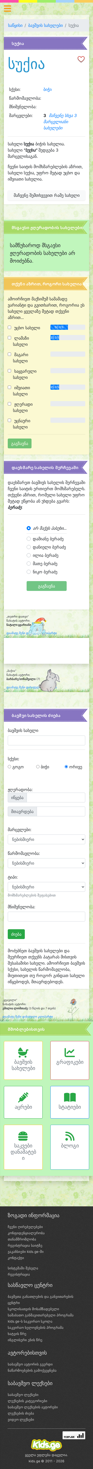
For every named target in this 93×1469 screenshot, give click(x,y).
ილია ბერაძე (45, 555)
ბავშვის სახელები (45, 25)
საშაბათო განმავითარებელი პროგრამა (41, 1315)
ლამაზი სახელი (21, 341)
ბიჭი (47, 89)
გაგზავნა (46, 586)
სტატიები (70, 1107)
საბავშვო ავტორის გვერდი (30, 1364)
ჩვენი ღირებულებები (25, 1227)
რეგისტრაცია (19, 1274)
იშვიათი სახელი (21, 390)
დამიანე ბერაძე (48, 538)
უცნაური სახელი (21, 423)
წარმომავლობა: (24, 853)
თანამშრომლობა (22, 1239)
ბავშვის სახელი (23, 730)
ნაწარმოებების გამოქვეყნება (32, 1370)
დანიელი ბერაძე (49, 547)
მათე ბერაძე (45, 563)
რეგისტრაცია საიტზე (25, 1245)
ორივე (75, 766)
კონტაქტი (16, 1258)
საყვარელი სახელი (24, 374)
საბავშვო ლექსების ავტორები (33, 1407)
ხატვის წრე (17, 1334)
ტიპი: (13, 877)
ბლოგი (70, 1146)
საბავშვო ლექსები (23, 1395)
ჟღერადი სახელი (23, 407)
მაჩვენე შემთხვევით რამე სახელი (47, 195)
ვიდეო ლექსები (21, 1419)
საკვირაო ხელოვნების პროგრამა (36, 1327)
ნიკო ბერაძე (45, 571)
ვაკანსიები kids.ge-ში (26, 1251)
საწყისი (15, 25)
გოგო (17, 766)
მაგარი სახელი (20, 357)
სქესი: (13, 758)
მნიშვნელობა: (21, 906)
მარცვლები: (19, 829)
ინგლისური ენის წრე (25, 1340)
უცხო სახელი (26, 327)
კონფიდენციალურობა (26, 1233)
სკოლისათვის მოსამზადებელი (33, 1309)
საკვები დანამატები (23, 1152)
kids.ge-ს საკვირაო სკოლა (30, 1321)
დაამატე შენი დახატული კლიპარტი (31, 687)
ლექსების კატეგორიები (27, 1401)
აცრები (23, 1107)
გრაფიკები (69, 1062)
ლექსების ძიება (21, 1413)
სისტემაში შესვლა (23, 1268)
